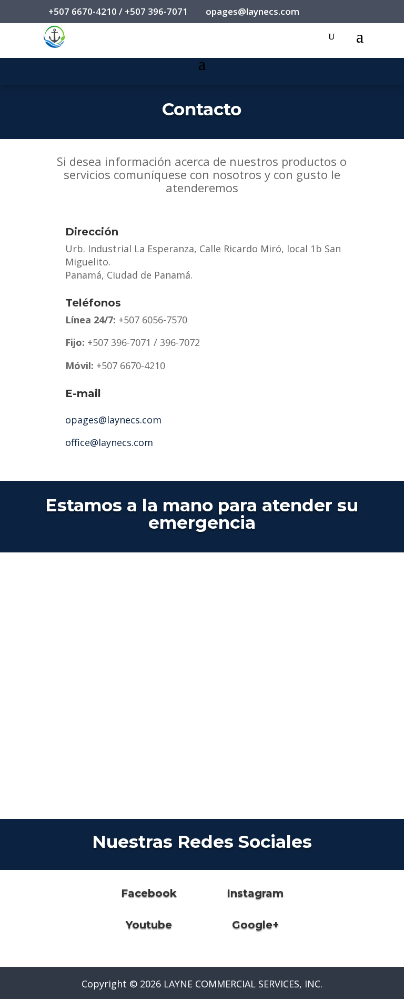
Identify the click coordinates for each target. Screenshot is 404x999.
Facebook (149, 893)
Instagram (255, 893)
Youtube (149, 924)
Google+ (255, 924)
